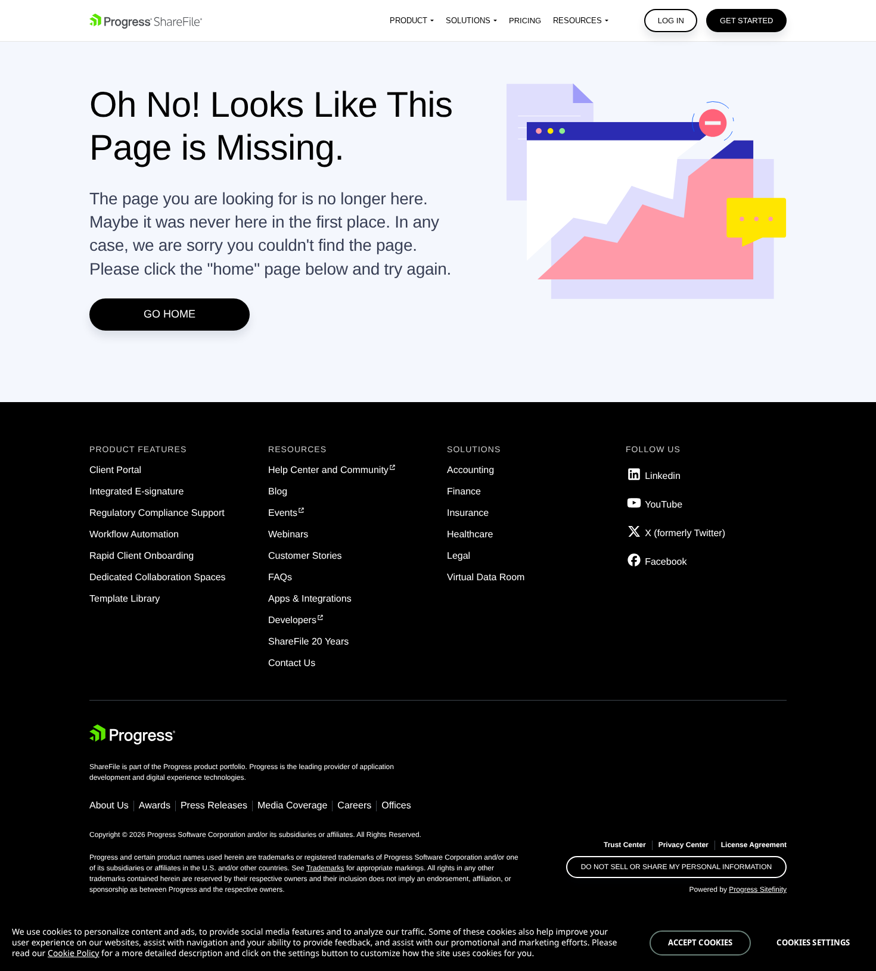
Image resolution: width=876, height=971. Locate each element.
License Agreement (754, 845)
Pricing (525, 20)
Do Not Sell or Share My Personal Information (676, 867)
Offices (396, 806)
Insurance (468, 513)
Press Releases (214, 806)
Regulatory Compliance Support (157, 513)
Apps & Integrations (310, 599)
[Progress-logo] (132, 736)
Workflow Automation (134, 535)
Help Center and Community (328, 470)
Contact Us (291, 663)
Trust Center (625, 845)
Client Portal (115, 470)
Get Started (747, 20)
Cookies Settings (813, 942)
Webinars (288, 535)
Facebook (665, 562)
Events (282, 513)
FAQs (280, 577)
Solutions (468, 20)
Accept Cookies (700, 942)
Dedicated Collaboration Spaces (157, 577)
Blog (277, 492)
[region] (438, 943)
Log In (671, 20)
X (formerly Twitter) (685, 533)
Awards (154, 806)
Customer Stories (305, 556)
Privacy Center (683, 845)
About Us (109, 806)
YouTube (663, 505)
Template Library (124, 599)
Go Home (169, 314)
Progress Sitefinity (758, 889)
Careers (354, 806)
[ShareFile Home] (145, 21)
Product (408, 20)
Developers (292, 620)
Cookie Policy (73, 953)
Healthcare (470, 535)
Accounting (470, 470)
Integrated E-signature (136, 492)
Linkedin (663, 476)
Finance (464, 492)
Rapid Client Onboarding (141, 556)
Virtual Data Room (485, 577)
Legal (458, 556)
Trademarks (325, 868)
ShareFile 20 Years (308, 642)
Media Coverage (292, 806)
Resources (577, 20)
